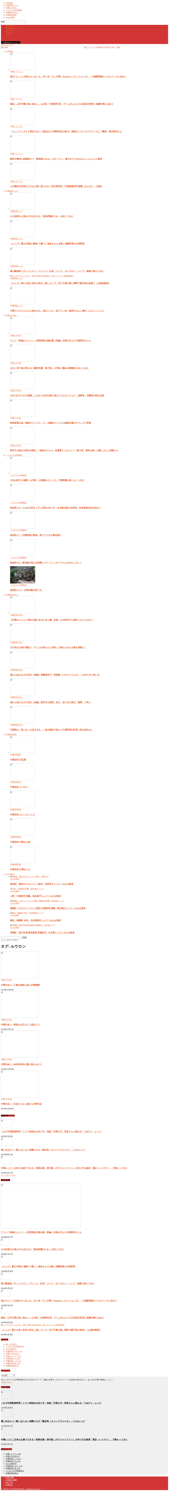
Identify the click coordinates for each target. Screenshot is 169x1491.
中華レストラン (16, 72)
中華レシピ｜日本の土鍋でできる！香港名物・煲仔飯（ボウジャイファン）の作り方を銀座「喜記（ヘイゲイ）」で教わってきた (64, 1168)
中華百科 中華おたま (20, 869)
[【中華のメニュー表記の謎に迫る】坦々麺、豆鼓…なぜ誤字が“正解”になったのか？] (22, 613)
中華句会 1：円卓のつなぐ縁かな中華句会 (21, 1104)
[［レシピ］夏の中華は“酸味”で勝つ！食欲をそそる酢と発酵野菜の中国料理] (22, 237)
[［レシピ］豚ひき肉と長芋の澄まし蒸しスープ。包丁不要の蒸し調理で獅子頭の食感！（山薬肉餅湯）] (42, 276)
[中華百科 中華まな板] (22, 835)
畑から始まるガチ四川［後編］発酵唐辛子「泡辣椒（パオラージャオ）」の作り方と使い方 (55, 675)
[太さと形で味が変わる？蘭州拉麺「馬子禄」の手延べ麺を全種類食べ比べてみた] (22, 361)
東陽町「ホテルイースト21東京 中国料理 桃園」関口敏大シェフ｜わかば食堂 (48, 908)
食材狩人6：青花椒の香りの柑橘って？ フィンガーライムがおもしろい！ (46, 562)
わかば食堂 (10, 17)
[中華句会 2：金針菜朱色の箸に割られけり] (19, 1057)
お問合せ (9, 33)
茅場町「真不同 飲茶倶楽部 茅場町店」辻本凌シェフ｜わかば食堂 (42, 932)
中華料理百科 (11, 15)
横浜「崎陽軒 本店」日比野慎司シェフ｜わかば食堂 (35, 920)
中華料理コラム (13, 1359)
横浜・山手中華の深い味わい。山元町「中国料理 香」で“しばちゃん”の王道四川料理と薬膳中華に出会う (61, 104)
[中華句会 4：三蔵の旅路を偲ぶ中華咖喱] (19, 978)
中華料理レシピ (12, 5)
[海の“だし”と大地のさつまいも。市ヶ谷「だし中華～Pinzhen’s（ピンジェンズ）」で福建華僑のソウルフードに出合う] (22, 69)
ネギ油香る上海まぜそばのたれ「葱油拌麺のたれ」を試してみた (41, 216)
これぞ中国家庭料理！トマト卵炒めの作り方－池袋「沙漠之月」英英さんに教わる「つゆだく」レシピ (51, 1131)
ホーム (3, 940)
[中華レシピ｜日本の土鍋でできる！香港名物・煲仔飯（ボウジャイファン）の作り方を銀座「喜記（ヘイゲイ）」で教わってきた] (6, 1163)
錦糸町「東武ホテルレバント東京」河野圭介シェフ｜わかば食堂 (41, 884)
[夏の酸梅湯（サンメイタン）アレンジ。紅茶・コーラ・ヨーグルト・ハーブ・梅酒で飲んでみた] (22, 264)
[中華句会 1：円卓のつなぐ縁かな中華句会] (19, 1097)
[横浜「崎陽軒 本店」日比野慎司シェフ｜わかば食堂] (27, 913)
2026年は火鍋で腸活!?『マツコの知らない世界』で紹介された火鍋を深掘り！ (48, 647)
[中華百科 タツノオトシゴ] (22, 807)
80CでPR (9, 31)
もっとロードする (8, 1175)
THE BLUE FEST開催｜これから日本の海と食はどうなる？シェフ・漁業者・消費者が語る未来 (57, 395)
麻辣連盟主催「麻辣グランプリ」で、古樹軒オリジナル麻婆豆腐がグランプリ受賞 (50, 423)
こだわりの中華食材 (14, 10)
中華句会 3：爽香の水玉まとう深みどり (20, 1024)
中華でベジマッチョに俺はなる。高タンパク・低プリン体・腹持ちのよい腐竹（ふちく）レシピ (57, 310)
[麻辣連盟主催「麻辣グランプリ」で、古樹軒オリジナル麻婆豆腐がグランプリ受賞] (22, 416)
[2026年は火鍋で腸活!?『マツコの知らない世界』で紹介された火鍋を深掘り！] (22, 640)
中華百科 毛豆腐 (18, 759)
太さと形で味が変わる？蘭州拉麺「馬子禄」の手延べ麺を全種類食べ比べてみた (49, 368)
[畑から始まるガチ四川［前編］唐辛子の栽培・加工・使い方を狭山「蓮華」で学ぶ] (22, 695)
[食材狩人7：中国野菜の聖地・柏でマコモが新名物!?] (22, 528)
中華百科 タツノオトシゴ (22, 814)
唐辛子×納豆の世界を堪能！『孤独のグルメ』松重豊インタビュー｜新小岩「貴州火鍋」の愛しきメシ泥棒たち (64, 450)
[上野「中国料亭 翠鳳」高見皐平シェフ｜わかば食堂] (27, 889)
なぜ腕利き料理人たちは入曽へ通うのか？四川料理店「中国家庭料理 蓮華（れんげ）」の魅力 (56, 186)
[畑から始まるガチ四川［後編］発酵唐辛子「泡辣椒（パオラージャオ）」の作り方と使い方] (22, 668)
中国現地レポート (14, 1351)
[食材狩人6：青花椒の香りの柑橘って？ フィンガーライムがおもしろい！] (22, 555)
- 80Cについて (6, 1382)
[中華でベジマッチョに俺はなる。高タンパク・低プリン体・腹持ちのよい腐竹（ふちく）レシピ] (22, 304)
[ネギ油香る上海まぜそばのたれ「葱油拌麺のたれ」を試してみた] (22, 209)
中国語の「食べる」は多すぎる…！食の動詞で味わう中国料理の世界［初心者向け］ (51, 729)
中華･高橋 (10, 26)
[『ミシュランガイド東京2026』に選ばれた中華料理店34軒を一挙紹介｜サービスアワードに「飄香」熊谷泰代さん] (22, 124)
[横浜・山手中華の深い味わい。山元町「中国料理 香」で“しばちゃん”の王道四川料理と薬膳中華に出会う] (22, 97)
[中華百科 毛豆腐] (22, 752)
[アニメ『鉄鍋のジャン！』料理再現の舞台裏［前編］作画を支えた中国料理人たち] (22, 333)
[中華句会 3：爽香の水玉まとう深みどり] (19, 1017)
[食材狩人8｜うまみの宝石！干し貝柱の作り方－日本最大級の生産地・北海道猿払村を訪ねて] (22, 501)
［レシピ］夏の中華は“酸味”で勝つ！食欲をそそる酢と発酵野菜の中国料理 (47, 243)
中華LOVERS (11, 8)
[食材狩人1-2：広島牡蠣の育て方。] (22, 583)
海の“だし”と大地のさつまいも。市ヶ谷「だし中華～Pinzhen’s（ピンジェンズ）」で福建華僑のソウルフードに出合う (68, 76)
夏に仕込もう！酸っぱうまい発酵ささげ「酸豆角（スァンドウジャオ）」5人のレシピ (43, 1150)
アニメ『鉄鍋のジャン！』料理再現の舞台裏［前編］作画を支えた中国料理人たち (50, 340)
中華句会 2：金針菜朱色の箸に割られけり (21, 1064)
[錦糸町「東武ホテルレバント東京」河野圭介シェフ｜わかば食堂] (29, 877)
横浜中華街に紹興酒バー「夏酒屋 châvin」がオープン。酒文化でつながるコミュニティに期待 (56, 159)
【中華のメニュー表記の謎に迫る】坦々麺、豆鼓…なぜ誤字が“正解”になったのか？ (51, 620)
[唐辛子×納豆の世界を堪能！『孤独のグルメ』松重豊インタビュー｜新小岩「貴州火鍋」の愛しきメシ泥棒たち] (22, 443)
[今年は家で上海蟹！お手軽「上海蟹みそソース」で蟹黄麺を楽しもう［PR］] (22, 473)
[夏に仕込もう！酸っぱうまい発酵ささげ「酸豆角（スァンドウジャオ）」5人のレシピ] (6, 1145)
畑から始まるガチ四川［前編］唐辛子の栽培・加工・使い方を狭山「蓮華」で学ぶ (50, 702)
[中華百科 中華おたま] (22, 862)
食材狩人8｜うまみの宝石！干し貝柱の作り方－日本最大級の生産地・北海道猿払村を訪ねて (55, 507)
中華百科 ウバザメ (19, 787)
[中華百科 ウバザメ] (22, 780)
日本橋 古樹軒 (11, 28)
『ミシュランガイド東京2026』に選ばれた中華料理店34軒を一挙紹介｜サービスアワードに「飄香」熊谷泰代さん (66, 131)
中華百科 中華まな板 (20, 842)
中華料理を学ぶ (12, 13)
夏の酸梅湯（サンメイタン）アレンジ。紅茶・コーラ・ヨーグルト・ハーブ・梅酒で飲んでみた (57, 271)
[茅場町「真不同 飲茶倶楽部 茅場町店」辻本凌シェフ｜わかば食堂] (32, 925)
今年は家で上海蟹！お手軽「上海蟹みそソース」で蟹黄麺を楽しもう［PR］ (47, 480)
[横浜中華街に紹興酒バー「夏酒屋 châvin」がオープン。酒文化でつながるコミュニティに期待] (22, 152)
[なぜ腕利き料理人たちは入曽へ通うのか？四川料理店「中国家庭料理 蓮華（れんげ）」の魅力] (22, 179)
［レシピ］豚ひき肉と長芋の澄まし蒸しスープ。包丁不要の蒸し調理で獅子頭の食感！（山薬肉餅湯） (60, 283)
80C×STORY (11, 1344)
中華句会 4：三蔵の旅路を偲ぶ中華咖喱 (20, 985)
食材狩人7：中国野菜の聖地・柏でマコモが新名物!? (35, 535)
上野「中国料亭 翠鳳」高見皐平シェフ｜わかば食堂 (35, 896)
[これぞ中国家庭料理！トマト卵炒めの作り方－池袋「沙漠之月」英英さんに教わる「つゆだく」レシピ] (6, 1127)
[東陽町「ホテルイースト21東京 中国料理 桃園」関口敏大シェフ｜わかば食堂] (37, 901)
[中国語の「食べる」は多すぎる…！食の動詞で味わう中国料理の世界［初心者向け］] (22, 723)
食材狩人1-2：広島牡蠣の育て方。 (27, 590)
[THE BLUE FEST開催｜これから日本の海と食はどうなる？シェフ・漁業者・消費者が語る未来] (22, 388)
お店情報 (9, 3)
